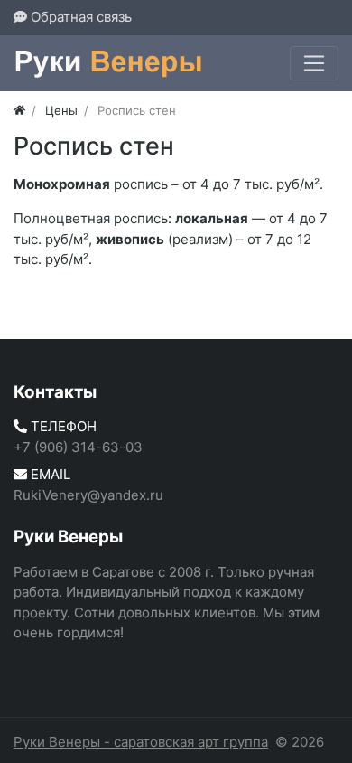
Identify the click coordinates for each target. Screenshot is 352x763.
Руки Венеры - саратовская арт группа (141, 741)
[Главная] (19, 110)
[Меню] (314, 63)
